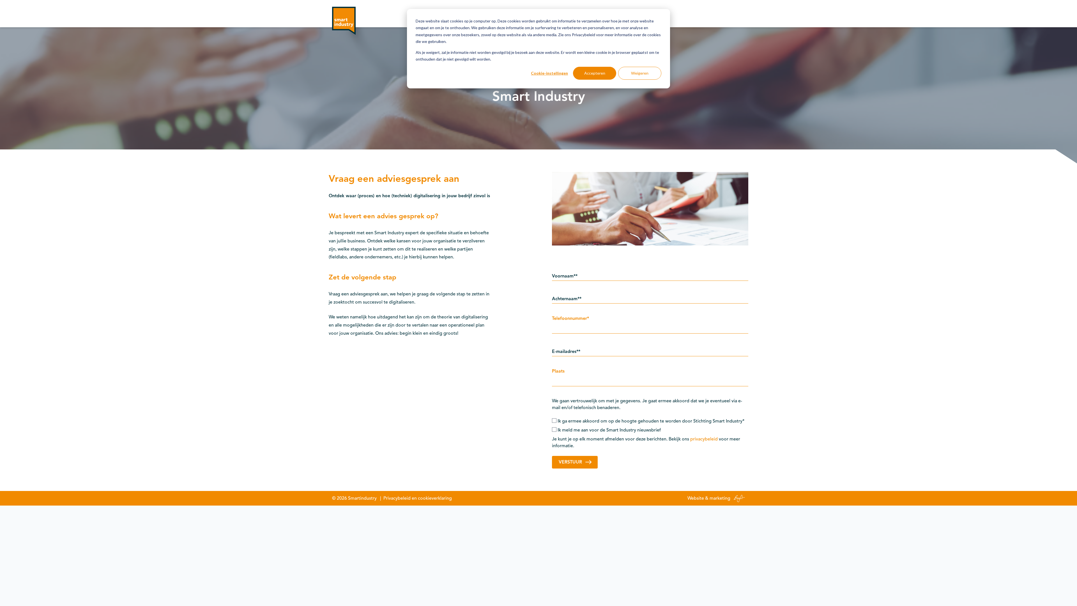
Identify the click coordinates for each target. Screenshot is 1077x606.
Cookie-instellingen (549, 73)
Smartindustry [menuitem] (362, 498)
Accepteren (594, 73)
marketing (720, 498)
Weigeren (639, 73)
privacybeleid (704, 439)
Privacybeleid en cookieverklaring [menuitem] (417, 498)
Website (695, 498)
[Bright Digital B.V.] (738, 498)
